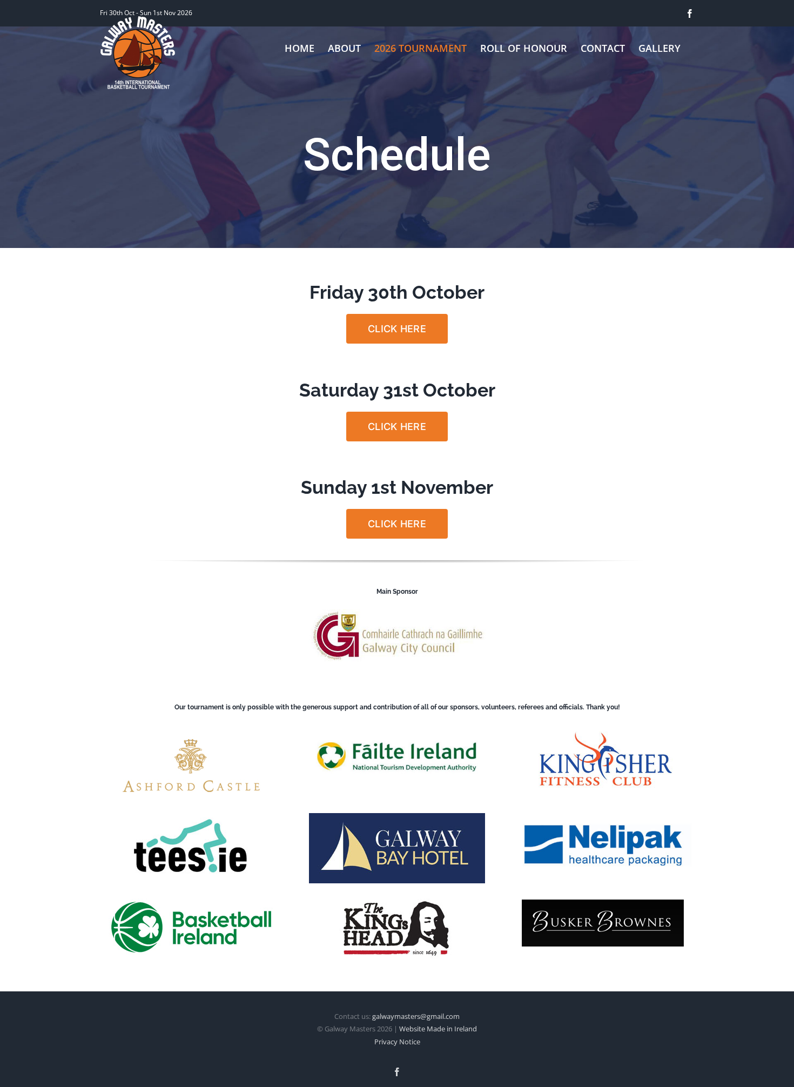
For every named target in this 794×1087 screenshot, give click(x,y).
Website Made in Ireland (438, 1029)
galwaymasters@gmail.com (416, 1016)
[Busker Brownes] (603, 904)
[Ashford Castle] (191, 731)
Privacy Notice (397, 1041)
